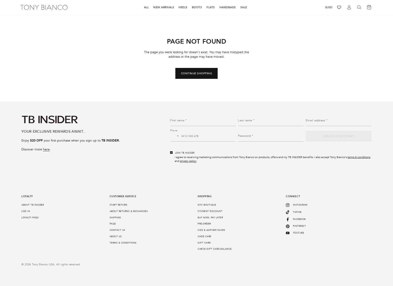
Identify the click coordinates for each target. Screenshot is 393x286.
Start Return (118, 204)
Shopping (205, 196)
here (46, 149)
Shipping (115, 217)
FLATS (211, 7)
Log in (25, 211)
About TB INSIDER (32, 204)
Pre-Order (204, 223)
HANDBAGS (227, 7)
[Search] (359, 7)
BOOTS (197, 7)
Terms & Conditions (123, 242)
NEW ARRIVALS (163, 7)
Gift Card (204, 242)
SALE (243, 7)
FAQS (113, 223)
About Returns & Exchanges (129, 211)
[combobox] (175, 136)
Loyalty (27, 196)
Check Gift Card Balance (215, 249)
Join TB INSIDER (184, 152)
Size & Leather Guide (211, 230)
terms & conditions (359, 157)
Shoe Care (205, 236)
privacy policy (188, 161)
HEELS (183, 7)
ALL (146, 7)
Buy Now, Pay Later (210, 217)
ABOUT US (116, 236)
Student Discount (210, 211)
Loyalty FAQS (30, 217)
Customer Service (123, 196)
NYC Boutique (207, 204)
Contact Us (117, 230)
